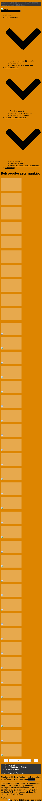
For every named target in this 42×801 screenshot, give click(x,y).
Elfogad (31, 779)
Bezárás (4, 798)
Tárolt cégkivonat (12, 769)
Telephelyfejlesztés (18, 163)
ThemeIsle (20, 773)
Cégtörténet (10, 765)
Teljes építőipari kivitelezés (21, 113)
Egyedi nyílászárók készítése (21, 65)
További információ (20, 779)
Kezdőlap (9, 15)
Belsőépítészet (16, 63)
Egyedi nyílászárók (17, 111)
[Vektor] (4, 9)
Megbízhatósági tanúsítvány (16, 767)
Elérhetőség (10, 168)
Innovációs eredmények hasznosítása (25, 166)
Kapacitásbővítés (17, 161)
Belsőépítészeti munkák (19, 115)
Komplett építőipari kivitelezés (22, 61)
